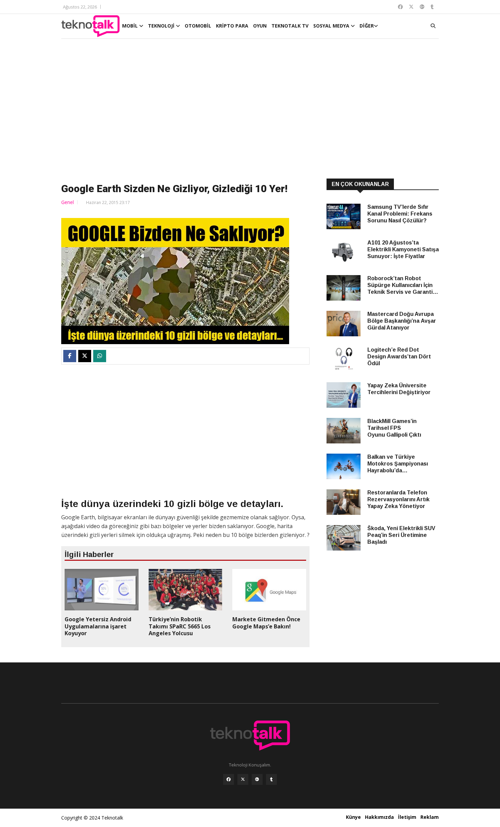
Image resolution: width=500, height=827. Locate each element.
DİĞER (367, 25)
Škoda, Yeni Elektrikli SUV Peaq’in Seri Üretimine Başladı (401, 535)
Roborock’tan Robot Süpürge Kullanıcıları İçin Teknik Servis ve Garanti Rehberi (400, 285)
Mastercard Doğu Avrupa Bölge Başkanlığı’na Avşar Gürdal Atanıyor (401, 321)
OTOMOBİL (198, 25)
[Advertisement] (250, 109)
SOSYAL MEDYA (332, 25)
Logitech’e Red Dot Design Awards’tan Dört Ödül (399, 356)
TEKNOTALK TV (290, 25)
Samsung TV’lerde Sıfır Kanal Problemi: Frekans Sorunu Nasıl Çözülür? (399, 213)
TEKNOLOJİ (162, 25)
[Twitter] (242, 779)
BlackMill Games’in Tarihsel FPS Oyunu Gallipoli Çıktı (394, 428)
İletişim (407, 817)
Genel (67, 202)
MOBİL (130, 25)
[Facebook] (228, 779)
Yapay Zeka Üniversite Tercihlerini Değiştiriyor (399, 389)
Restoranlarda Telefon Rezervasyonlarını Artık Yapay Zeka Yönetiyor (398, 499)
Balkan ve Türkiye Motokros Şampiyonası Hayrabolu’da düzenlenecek (397, 464)
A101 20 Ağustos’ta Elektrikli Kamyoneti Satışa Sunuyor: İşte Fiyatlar (403, 249)
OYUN (260, 25)
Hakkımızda (379, 817)
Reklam (429, 817)
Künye (353, 817)
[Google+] (257, 779)
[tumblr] (271, 779)
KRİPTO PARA (232, 25)
